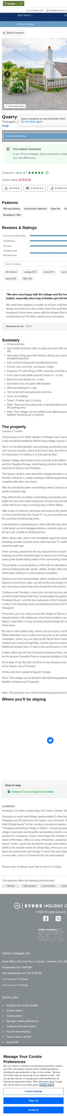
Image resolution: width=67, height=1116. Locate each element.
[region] (33, 1081)
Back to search (15, 32)
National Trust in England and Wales (33, 791)
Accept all (33, 1110)
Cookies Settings (33, 1091)
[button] (7, 74)
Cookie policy (47, 1085)
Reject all (33, 1100)
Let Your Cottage (25, 24)
